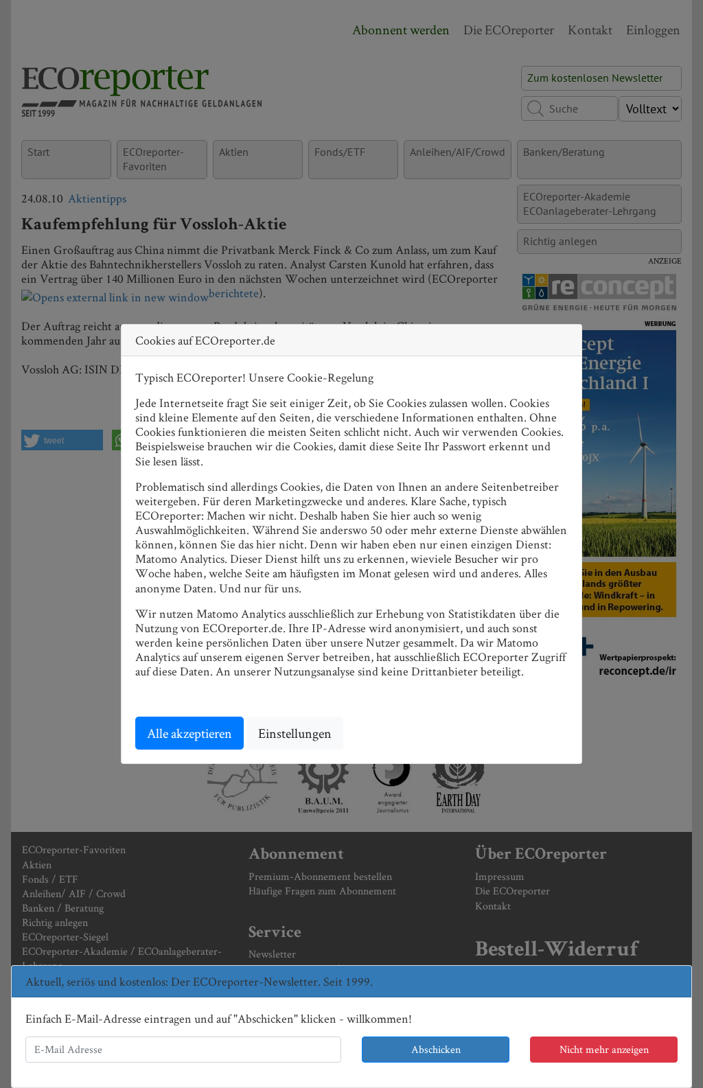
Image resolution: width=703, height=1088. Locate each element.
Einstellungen (295, 733)
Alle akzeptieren (189, 733)
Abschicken (436, 1049)
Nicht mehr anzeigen (604, 1049)
